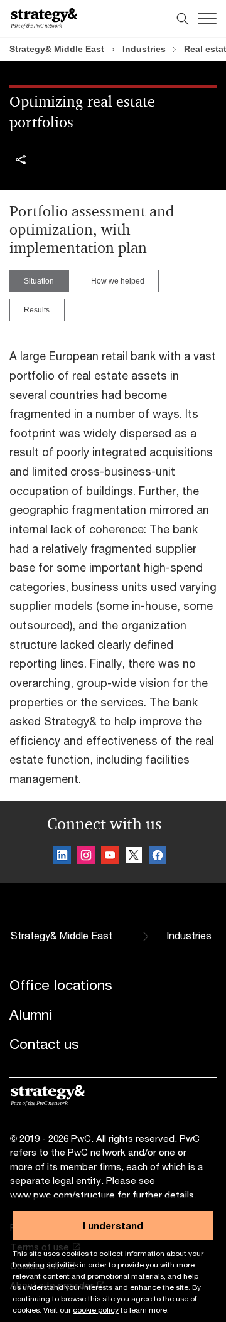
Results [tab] (37, 310)
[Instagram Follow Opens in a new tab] (86, 857)
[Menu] (207, 18)
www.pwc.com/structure (62, 1194)
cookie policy (96, 1309)
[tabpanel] (113, 561)
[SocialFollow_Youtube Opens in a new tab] (110, 857)
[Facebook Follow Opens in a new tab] (157, 857)
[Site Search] (182, 19)
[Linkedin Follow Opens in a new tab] (62, 857)
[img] (20, 160)
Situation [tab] (39, 281)
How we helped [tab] (117, 281)
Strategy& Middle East (56, 49)
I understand (113, 1225)
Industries (144, 49)
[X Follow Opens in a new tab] (134, 857)
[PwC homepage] (43, 18)
